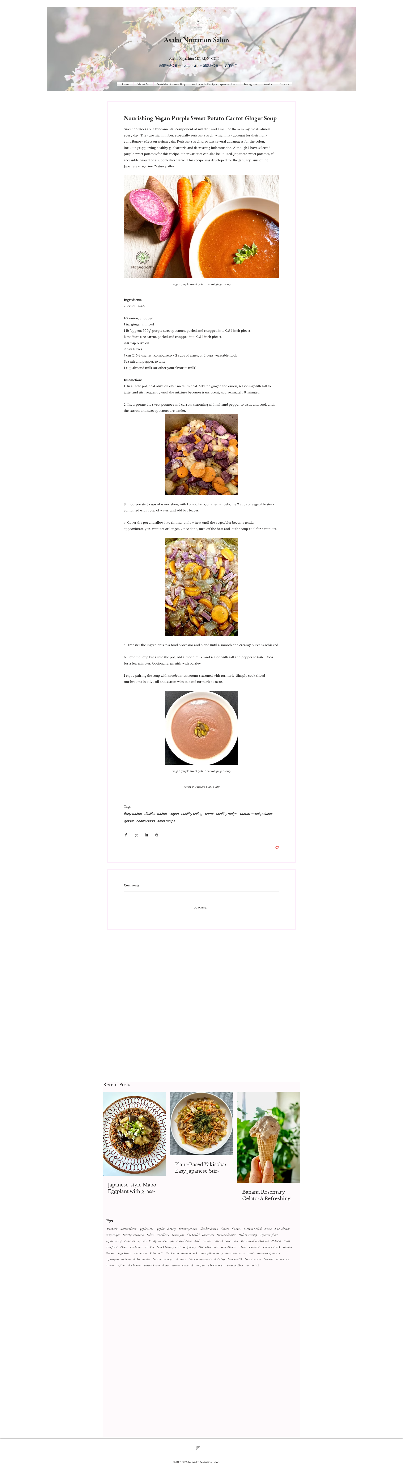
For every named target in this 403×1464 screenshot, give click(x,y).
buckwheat (134, 1265)
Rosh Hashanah (208, 1247)
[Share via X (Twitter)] (136, 835)
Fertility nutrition (133, 1235)
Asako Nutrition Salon (196, 39)
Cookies (236, 1229)
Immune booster (226, 1235)
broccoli (268, 1259)
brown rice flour (116, 1265)
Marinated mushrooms (255, 1241)
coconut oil (252, 1265)
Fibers (150, 1235)
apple (251, 1253)
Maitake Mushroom (226, 1241)
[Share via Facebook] (126, 835)
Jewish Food (184, 1241)
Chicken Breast (208, 1229)
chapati (200, 1265)
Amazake (112, 1229)
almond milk (189, 1253)
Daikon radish (253, 1229)
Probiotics (136, 1247)
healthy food (145, 821)
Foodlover (163, 1235)
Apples (160, 1229)
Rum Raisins (228, 1247)
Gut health (193, 1235)
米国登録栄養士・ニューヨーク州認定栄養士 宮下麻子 (198, 65)
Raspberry (189, 1247)
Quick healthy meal (169, 1247)
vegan (174, 813)
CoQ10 (225, 1229)
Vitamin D (140, 1253)
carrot (176, 1265)
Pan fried (112, 1247)
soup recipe (166, 821)
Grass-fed (178, 1235)
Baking (171, 1229)
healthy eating (191, 813)
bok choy (219, 1259)
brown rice (282, 1259)
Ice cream (208, 1235)
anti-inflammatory (211, 1253)
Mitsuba (276, 1241)
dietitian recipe (155, 813)
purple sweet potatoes (256, 813)
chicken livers (216, 1265)
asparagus (112, 1259)
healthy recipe (226, 813)
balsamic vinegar (163, 1259)
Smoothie (254, 1247)
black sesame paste (200, 1259)
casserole (187, 1265)
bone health (235, 1259)
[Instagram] (198, 1448)
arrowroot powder (268, 1253)
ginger (129, 821)
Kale (197, 1241)
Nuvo (287, 1241)
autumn (126, 1259)
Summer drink (271, 1247)
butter (165, 1265)
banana (181, 1259)
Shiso (242, 1247)
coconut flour (235, 1265)
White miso (172, 1253)
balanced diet (141, 1259)
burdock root (152, 1265)
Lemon (207, 1241)
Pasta (123, 1247)
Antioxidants (128, 1229)
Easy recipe (113, 1235)
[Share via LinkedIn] (146, 835)
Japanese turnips (163, 1241)
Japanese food (268, 1235)
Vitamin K (156, 1253)
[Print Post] (157, 835)
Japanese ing (114, 1241)
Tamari (287, 1247)
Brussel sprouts (188, 1229)
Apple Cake (146, 1229)
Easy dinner (282, 1229)
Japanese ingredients (137, 1241)
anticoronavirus (235, 1253)
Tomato (110, 1253)
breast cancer (253, 1259)
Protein (149, 1247)
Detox (268, 1229)
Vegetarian (124, 1253)
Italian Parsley (248, 1235)
